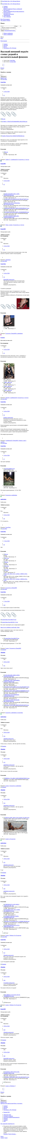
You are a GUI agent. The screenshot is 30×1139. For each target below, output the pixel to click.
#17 (4, 952)
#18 (4, 980)
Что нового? (6, 10)
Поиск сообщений (17, 8)
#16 (4, 888)
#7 (4, 459)
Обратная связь (7, 1114)
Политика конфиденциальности (11, 1117)
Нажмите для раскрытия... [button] (9, 284)
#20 (4, 1056)
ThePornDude (6, 15)
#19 (4, 1029)
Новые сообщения (8, 8)
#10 (4, 605)
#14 (4, 803)
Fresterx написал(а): (8, 417)
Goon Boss (12, 60)
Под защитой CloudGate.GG (7, 1123)
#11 (4, 665)
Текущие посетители (8, 14)
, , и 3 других (17, 159)
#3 (4, 249)
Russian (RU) (6, 1112)
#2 (4, 184)
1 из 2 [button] (2, 69)
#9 (4, 544)
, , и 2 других (14, 224)
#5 (4, 353)
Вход (2, 38)
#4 (4, 277)
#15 (4, 862)
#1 (4, 95)
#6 (4, 415)
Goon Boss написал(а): (9, 982)
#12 (4, 736)
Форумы (5, 7)
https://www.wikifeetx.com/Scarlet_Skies (10, 627)
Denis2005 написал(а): (8, 279)
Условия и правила (8, 1116)
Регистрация (4, 40)
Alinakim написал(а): (8, 738)
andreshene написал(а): (9, 764)
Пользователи (6, 12)
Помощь (5, 1118)
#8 (4, 518)
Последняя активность (18, 11)
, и (14, 333)
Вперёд (2, 68)
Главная (5, 6)
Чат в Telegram (7, 16)
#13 (4, 762)
